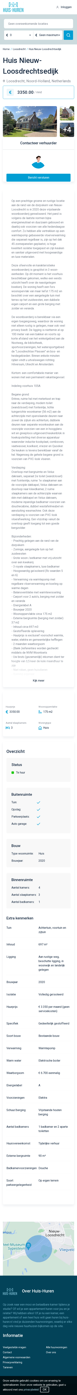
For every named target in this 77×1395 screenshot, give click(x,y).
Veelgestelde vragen (14, 1347)
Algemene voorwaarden (16, 1357)
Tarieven (8, 1367)
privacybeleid (31, 1389)
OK (45, 1389)
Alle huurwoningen (56, 1347)
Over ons (51, 1352)
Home (6, 49)
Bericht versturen (38, 177)
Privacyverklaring (12, 1362)
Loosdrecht (19, 49)
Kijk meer (38, 680)
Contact (7, 1352)
